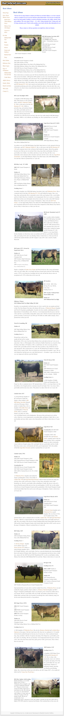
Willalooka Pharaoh (51, 308)
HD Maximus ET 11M (22, 84)
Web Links (5, 88)
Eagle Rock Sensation (25, 448)
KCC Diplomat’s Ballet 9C (29, 147)
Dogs (5, 57)
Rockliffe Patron (24, 408)
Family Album (6, 83)
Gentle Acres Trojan (30, 269)
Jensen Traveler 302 (19, 547)
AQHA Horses (6, 80)
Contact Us (5, 91)
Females (6, 45)
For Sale (5, 35)
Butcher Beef (7, 54)
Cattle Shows (7, 77)
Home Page (6, 12)
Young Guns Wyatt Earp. (27, 672)
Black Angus (6, 66)
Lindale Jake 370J (18, 479)
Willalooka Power (51, 191)
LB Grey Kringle (19, 543)
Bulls (5, 42)
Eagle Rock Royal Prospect (32, 479)
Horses (6, 47)
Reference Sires (6, 63)
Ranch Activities (7, 86)
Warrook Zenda (49, 510)
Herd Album (6, 60)
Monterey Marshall (43, 590)
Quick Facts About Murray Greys (7, 21)
